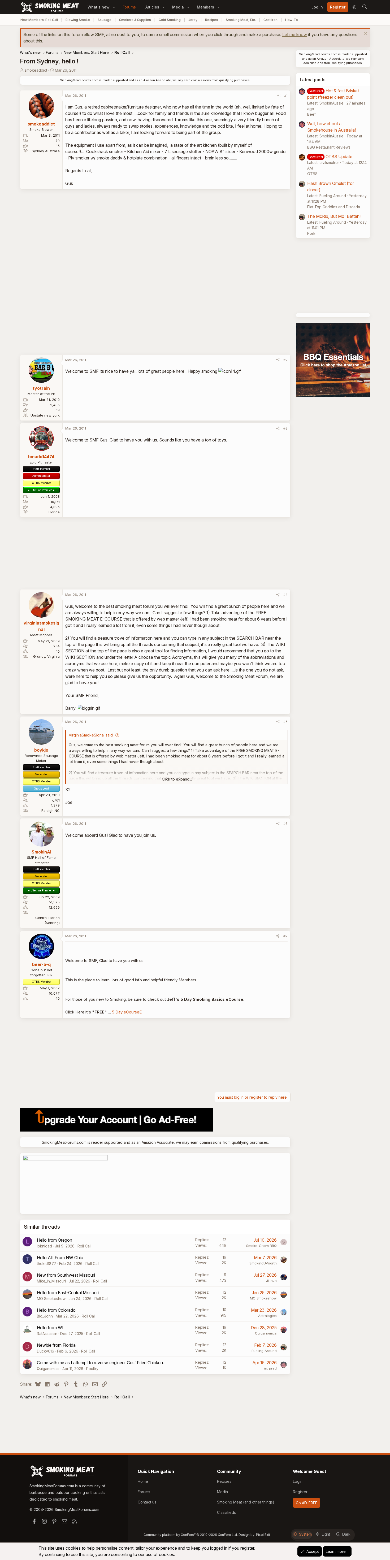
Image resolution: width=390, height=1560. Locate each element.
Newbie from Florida (56, 1345)
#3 (285, 428)
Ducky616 (45, 1351)
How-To (291, 20)
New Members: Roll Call (39, 20)
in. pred (270, 1368)
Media (178, 7)
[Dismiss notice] (365, 34)
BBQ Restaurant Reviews (328, 147)
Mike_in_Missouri (51, 1281)
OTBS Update (339, 156)
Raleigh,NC (50, 810)
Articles (152, 7)
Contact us (147, 1502)
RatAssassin (47, 1333)
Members (205, 7)
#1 (286, 95)
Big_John (45, 1316)
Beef (311, 114)
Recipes (211, 20)
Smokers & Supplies (135, 20)
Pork (311, 233)
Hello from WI (50, 1327)
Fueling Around (264, 1351)
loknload (44, 1246)
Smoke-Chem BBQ (261, 1245)
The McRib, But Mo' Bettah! (334, 216)
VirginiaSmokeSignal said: (91, 735)
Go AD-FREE (306, 1503)
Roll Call (84, 1246)
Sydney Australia (46, 151)
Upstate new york (45, 415)
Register (300, 1491)
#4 (285, 594)
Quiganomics (266, 1333)
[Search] (364, 7)
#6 (285, 823)
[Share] (278, 95)
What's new (99, 7)
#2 (285, 360)
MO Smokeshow (51, 1298)
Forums (129, 7)
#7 (285, 936)
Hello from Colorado (56, 1310)
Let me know (294, 34)
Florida (54, 512)
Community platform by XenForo (191, 1535)
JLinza (271, 1281)
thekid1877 (46, 1263)
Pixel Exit (263, 1535)
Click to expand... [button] (177, 779)
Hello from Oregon (54, 1240)
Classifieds (226, 1512)
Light (326, 1534)
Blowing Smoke (78, 20)
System (305, 1534)
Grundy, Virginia (46, 656)
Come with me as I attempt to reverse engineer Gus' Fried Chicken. (100, 1362)
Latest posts (313, 79)
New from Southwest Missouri (66, 1275)
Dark (346, 1534)
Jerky (192, 20)
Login (297, 1481)
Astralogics (267, 1316)
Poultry (92, 1368)
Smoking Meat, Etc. (241, 20)
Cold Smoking (170, 20)
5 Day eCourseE (127, 1012)
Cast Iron (270, 20)
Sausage (104, 20)
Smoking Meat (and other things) (245, 1502)
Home (143, 1481)
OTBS (312, 173)
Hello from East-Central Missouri (68, 1292)
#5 (285, 722)
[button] (114, 7)
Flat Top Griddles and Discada (333, 207)
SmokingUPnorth (263, 1263)
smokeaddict (36, 70)
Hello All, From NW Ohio (60, 1257)
